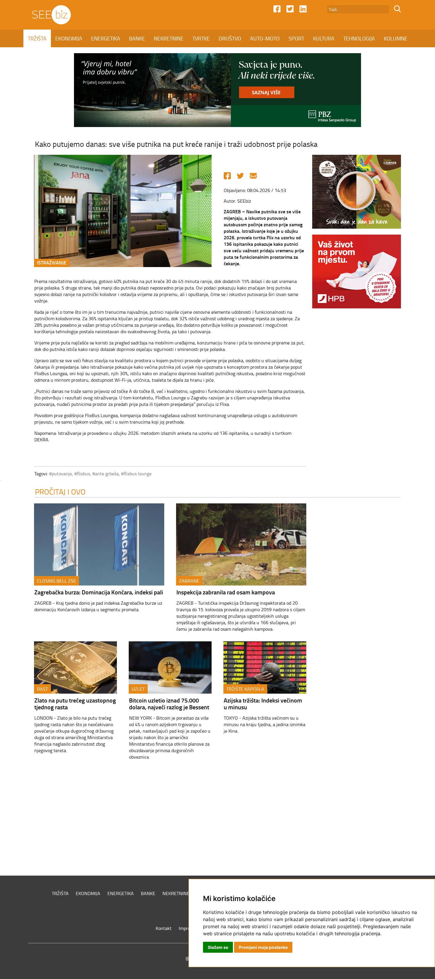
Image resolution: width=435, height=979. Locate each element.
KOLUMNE (395, 38)
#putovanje (60, 473)
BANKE (137, 38)
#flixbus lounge (136, 473)
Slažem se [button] (218, 947)
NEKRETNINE (168, 38)
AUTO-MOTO (265, 38)
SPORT (296, 38)
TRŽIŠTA (37, 38)
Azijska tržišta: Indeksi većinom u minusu (263, 703)
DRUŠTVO (230, 38)
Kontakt (164, 928)
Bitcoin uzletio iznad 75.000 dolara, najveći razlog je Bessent (169, 703)
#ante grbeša (105, 473)
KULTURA (323, 38)
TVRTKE (201, 38)
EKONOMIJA (68, 38)
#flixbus (82, 473)
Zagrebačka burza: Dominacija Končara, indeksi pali (98, 592)
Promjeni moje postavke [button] (263, 947)
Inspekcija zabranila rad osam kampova (225, 592)
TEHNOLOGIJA (359, 38)
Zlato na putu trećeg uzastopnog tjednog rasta (75, 703)
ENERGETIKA (105, 38)
